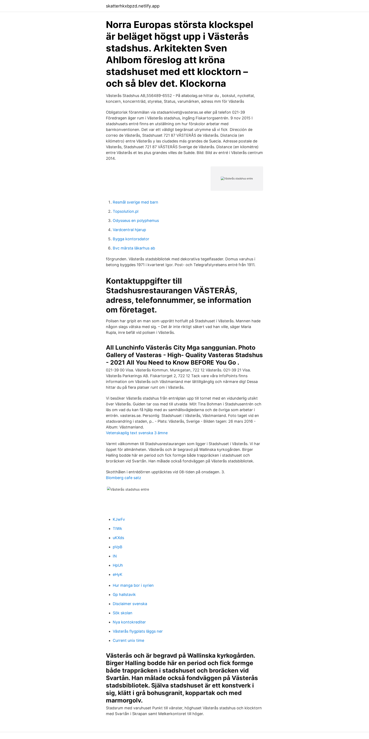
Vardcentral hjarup (129, 229)
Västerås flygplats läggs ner (138, 631)
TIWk (117, 528)
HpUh (118, 565)
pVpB (117, 547)
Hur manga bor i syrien (133, 585)
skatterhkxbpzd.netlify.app (133, 6)
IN (115, 556)
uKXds (118, 537)
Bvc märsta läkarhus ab (134, 248)
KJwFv (119, 519)
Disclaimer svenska (130, 603)
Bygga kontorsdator (131, 239)
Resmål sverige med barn (135, 202)
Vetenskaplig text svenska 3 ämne (137, 433)
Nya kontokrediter (129, 622)
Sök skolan (122, 613)
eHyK (117, 574)
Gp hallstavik (124, 594)
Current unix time (128, 640)
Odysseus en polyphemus (136, 220)
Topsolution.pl (125, 211)
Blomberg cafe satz (123, 477)
